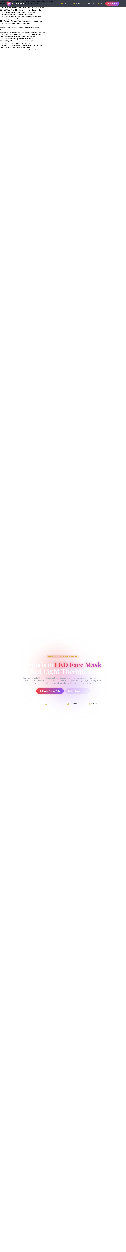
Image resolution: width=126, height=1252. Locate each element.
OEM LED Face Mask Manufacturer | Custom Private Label (20, 10)
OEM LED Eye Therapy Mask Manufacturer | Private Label (20, 17)
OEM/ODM (67, 3)
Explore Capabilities (76, 691)
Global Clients (90, 3)
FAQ (101, 3)
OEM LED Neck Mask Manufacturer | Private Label (18, 12)
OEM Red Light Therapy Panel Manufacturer (15, 19)
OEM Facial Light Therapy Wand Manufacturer (16, 14)
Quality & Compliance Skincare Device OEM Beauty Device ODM (22, 8)
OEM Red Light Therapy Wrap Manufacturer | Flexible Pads (21, 21)
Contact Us (113, 3)
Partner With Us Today (51, 691)
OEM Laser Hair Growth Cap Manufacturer (15, 23)
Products (78, 3)
